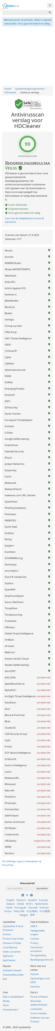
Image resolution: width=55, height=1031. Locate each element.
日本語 (20, 903)
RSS (5, 979)
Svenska (44, 907)
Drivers (7, 934)
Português (20, 907)
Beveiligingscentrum (41, 959)
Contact (34, 938)
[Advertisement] (27, 56)
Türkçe (7, 911)
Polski (9, 907)
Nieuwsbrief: (27, 883)
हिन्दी (32, 915)
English (10, 900)
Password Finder (12, 943)
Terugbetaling (38, 955)
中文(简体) (32, 911)
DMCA (33, 926)
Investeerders (10, 1009)
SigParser (8, 955)
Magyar (24, 915)
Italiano (10, 903)
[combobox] (24, 12)
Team (6, 1005)
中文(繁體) (44, 911)
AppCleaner (9, 960)
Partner (34, 974)
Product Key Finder (13, 938)
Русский (32, 907)
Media (6, 1001)
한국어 (29, 903)
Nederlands (41, 903)
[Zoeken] (50, 12)
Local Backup (10, 947)
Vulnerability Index (13, 974)
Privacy (34, 943)
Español (32, 900)
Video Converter (12, 951)
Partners (35, 986)
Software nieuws (12, 970)
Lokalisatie (36, 1009)
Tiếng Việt (18, 911)
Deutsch (21, 900)
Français (43, 900)
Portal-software (39, 996)
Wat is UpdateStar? (13, 996)
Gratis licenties (38, 1013)
